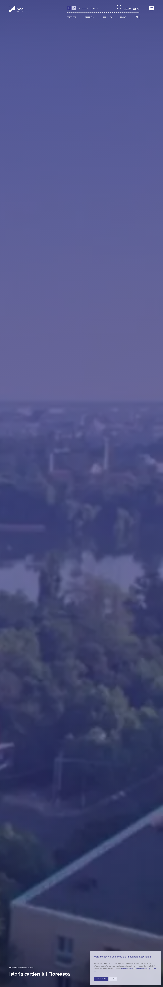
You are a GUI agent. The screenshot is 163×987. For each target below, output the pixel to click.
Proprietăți (71, 17)
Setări (113, 979)
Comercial (107, 17)
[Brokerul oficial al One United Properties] (16, 9)
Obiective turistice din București (21, 968)
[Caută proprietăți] (137, 17)
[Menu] (151, 8)
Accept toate (101, 979)
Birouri (123, 17)
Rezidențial (89, 17)
